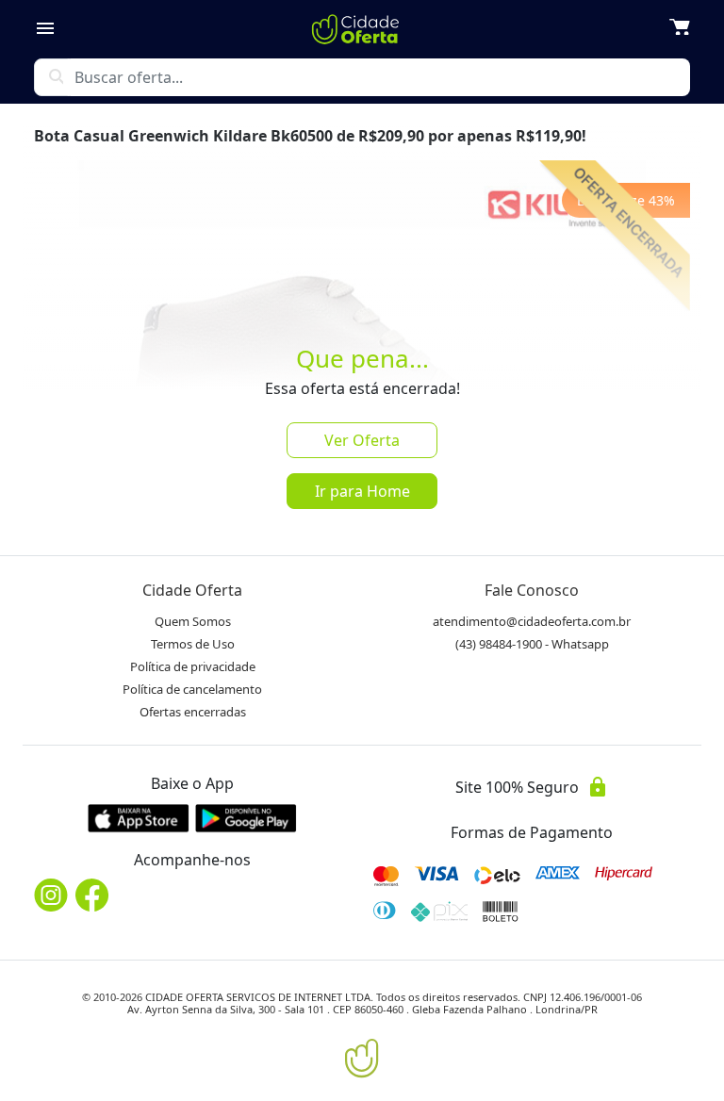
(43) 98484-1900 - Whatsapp (532, 643)
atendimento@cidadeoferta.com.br (532, 621)
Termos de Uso (193, 643)
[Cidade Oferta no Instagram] (51, 895)
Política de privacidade (192, 666)
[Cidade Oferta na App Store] (138, 817)
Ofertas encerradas (193, 711)
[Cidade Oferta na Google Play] (246, 817)
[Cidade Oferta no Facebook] (92, 895)
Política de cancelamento (192, 689)
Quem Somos (193, 621)
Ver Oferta (362, 440)
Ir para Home (362, 491)
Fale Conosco (532, 590)
